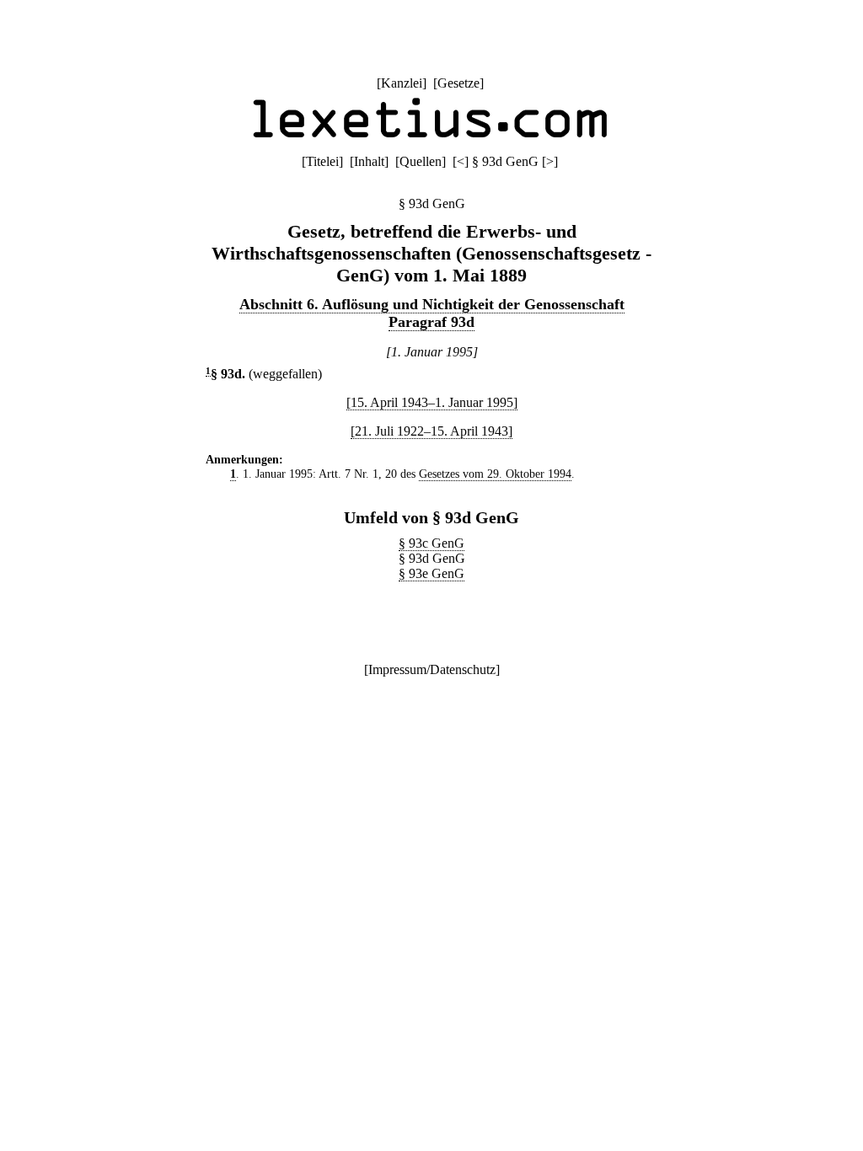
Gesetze (458, 83)
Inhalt (369, 161)
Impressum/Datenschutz (432, 669)
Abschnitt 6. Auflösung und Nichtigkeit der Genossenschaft (431, 304)
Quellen (420, 161)
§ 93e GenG (431, 573)
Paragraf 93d (431, 321)
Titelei (322, 161)
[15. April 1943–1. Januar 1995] (431, 402)
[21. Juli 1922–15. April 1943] (431, 431)
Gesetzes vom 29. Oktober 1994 (495, 473)
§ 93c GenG (431, 543)
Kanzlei (401, 83)
